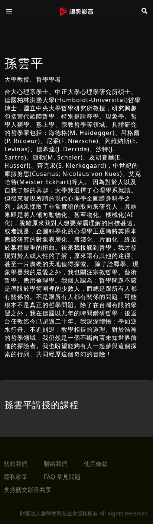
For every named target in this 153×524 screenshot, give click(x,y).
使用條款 (96, 464)
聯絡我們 (56, 464)
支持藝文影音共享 (27, 490)
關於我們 (15, 464)
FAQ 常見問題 (62, 477)
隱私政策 (15, 477)
